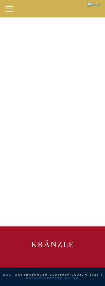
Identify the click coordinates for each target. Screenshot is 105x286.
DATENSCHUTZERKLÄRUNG (52, 278)
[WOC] (94, 5)
